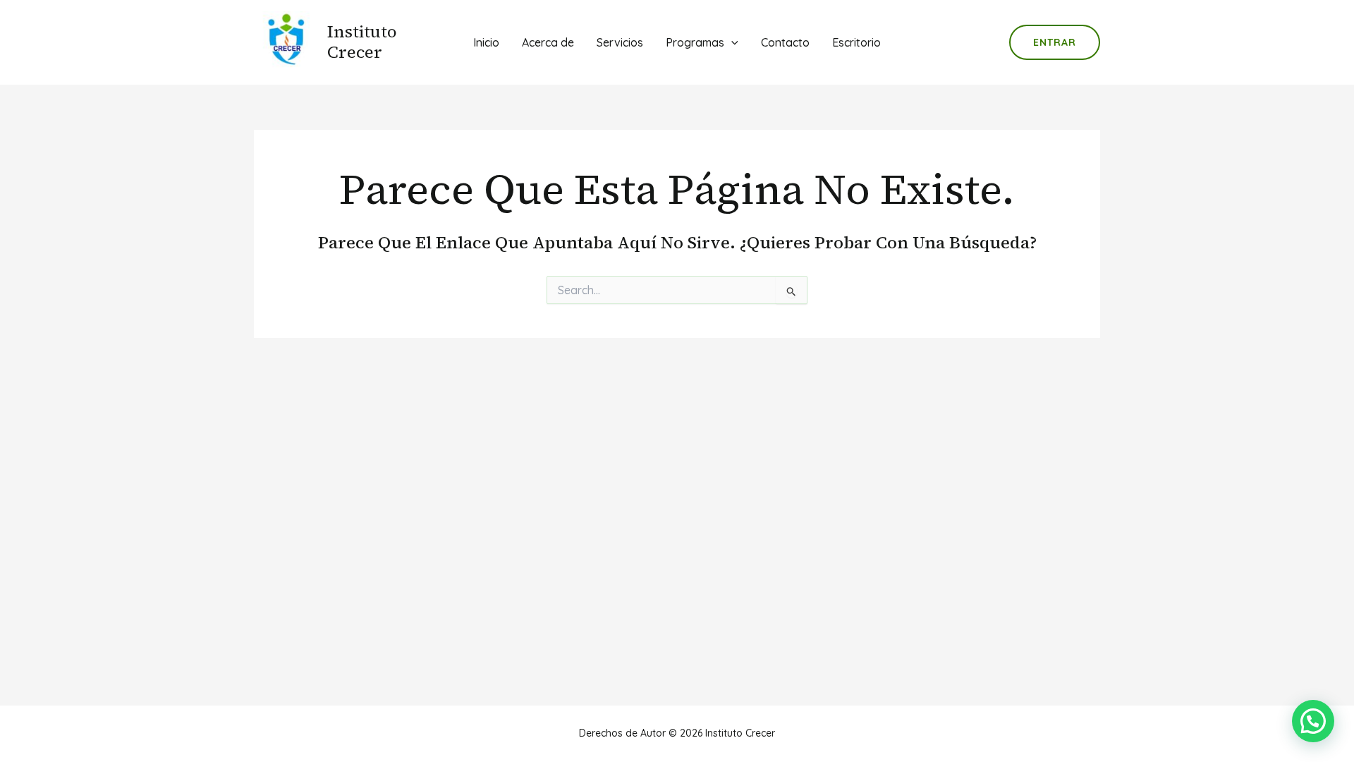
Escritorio (856, 42)
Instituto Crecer (362, 42)
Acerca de (548, 42)
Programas (695, 42)
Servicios (620, 42)
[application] (731, 42)
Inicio (486, 42)
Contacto (785, 42)
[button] (1313, 721)
